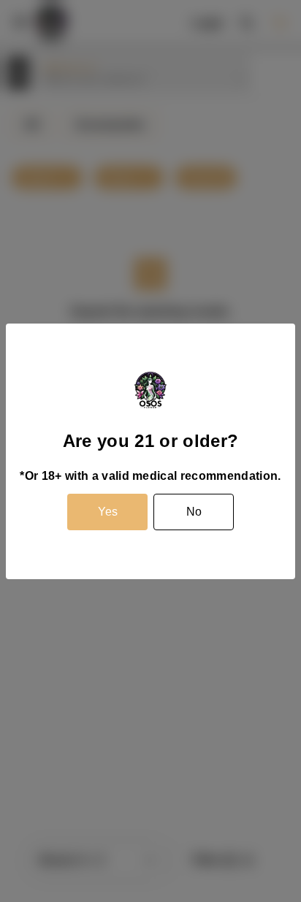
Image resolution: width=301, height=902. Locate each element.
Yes (108, 511)
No (194, 511)
